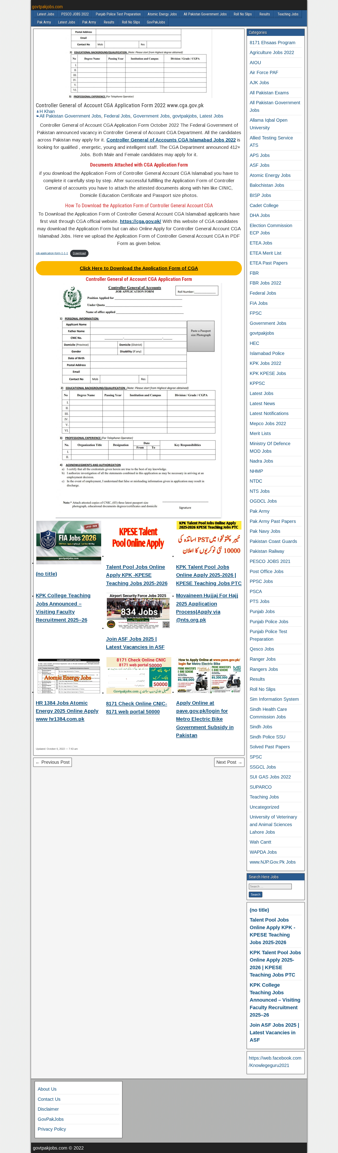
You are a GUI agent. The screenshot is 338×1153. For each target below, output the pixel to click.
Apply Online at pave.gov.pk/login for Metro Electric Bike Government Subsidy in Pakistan (205, 719)
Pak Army (44, 22)
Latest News (262, 403)
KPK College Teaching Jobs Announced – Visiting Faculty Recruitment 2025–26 (275, 1000)
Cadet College (264, 205)
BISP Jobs (260, 195)
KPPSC (257, 383)
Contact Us (49, 1099)
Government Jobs (151, 115)
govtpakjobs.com (47, 6)
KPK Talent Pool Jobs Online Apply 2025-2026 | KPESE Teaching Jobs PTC (209, 575)
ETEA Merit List (265, 253)
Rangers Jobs (264, 669)
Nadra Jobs (261, 461)
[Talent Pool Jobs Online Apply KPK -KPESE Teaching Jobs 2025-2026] (138, 540)
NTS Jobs (260, 491)
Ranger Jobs (263, 659)
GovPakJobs (156, 22)
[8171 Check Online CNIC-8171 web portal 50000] (138, 676)
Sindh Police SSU (267, 736)
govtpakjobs (184, 115)
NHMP (256, 471)
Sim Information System (274, 699)
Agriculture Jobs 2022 (272, 52)
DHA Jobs (260, 215)
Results (264, 14)
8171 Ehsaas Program (272, 42)
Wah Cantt (260, 842)
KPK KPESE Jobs (268, 373)
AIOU (255, 62)
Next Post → (229, 762)
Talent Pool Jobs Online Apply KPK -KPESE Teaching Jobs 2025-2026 (136, 575)
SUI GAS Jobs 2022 (270, 776)
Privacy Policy (52, 1129)
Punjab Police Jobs (269, 621)
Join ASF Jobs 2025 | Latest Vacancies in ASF (274, 1032)
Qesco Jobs (262, 648)
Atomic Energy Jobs (162, 14)
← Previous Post (52, 762)
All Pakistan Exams (269, 92)
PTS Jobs (259, 601)
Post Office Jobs (267, 571)
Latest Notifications (269, 413)
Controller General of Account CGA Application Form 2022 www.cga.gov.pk (119, 105)
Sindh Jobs (261, 726)
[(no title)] (68, 543)
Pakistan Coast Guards (273, 541)
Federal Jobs (117, 115)
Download (79, 253)
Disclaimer (48, 1109)
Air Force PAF (264, 72)
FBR (254, 273)
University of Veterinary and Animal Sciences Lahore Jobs (273, 824)
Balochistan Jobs (267, 185)
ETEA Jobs (261, 242)
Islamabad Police (267, 353)
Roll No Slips (243, 14)
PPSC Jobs (261, 581)
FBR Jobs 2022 (265, 282)
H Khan (47, 111)
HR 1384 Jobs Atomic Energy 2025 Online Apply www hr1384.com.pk (67, 711)
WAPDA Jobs (263, 852)
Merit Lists (260, 433)
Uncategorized (264, 807)
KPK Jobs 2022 (265, 363)
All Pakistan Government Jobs (205, 14)
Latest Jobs (45, 14)
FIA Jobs (259, 303)
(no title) (46, 574)
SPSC (256, 756)
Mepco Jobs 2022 (268, 423)
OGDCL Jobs (263, 501)
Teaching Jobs (288, 14)
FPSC (256, 313)
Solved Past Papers (270, 746)
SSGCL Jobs (263, 767)
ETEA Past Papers (269, 262)
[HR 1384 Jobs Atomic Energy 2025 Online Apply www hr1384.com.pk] (68, 676)
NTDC (256, 481)
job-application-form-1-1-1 (52, 253)
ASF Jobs (259, 165)
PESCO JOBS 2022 (75, 14)
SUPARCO (261, 787)
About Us (47, 1089)
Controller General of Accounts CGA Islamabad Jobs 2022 (171, 139)
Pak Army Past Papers (273, 521)
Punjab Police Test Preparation (118, 14)
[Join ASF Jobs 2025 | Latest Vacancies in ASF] (138, 612)
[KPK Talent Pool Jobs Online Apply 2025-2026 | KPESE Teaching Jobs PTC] (209, 540)
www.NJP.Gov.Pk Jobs (273, 862)
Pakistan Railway (267, 551)
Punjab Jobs (262, 611)
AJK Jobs (259, 82)
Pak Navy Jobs (265, 531)
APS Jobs (260, 155)
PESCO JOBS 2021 (270, 561)
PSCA (256, 591)
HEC (254, 343)
